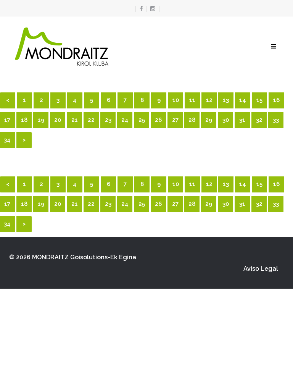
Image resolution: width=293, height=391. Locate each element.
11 (192, 100)
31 (242, 119)
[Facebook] (139, 9)
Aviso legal (260, 268)
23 (108, 119)
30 (225, 119)
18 (24, 119)
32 (259, 119)
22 (91, 119)
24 (125, 119)
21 (74, 119)
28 (191, 119)
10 (175, 100)
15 (259, 100)
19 (41, 119)
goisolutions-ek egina (103, 257)
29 (208, 119)
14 (242, 100)
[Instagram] (152, 9)
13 (226, 100)
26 (158, 119)
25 (141, 119)
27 (175, 119)
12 (209, 100)
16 (276, 100)
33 (276, 119)
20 (57, 119)
